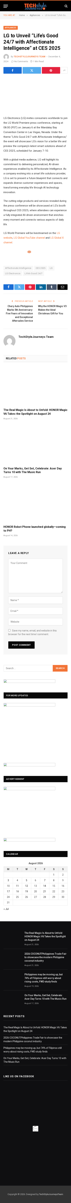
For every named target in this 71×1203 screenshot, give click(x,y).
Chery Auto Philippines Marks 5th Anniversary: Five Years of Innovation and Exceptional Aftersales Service (19, 313)
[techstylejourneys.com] (35, 6)
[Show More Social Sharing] (64, 70)
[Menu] (5, 6)
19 (26, 891)
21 (44, 891)
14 (44, 885)
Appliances (10, 28)
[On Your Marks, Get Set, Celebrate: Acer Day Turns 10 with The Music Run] (35, 444)
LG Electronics (12, 273)
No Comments (21, 61)
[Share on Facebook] (12, 70)
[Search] (66, 6)
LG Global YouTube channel (29, 237)
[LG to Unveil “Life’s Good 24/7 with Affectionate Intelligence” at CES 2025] (35, 94)
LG (51, 268)
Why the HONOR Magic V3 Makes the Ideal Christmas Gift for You (52, 310)
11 (17, 885)
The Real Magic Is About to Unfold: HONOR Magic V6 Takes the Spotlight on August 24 (45, 936)
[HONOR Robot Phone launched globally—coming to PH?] (35, 503)
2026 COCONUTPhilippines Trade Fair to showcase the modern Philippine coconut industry (45, 957)
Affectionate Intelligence (18, 268)
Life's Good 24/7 (33, 273)
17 (8, 891)
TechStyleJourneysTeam (51, 1194)
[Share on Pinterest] (51, 70)
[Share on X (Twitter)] (32, 70)
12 (26, 885)
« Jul (6, 909)
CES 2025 (40, 268)
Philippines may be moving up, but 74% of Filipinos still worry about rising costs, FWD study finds (43, 978)
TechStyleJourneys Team (29, 56)
